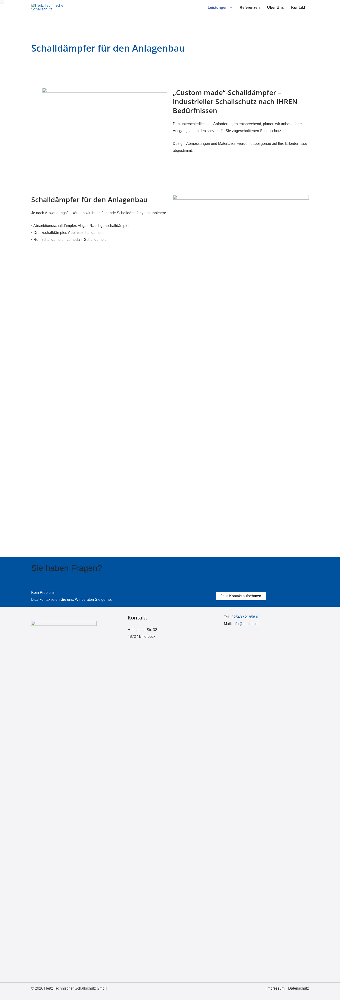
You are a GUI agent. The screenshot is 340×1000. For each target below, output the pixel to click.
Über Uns (275, 7)
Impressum (275, 988)
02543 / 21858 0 (245, 617)
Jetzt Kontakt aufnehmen (241, 596)
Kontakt (298, 7)
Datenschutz (298, 988)
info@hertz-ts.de (246, 624)
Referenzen (250, 7)
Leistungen (218, 7)
